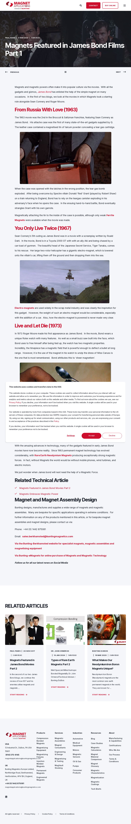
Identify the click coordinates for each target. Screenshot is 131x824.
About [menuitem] (111, 733)
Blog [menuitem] (93, 739)
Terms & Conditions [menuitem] (114, 760)
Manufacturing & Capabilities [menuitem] (115, 739)
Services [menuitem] (59, 733)
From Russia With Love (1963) (46, 110)
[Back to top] (126, 819)
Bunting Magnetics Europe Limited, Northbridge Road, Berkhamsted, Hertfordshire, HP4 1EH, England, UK (19, 774)
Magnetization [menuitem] (97, 777)
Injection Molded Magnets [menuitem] (41, 763)
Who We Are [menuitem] (114, 750)
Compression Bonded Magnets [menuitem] (42, 740)
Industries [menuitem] (77, 733)
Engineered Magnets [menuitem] (42, 778)
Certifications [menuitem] (115, 745)
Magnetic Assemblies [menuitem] (60, 739)
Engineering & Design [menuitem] (60, 753)
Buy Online (110, 5)
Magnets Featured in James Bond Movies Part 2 (44, 488)
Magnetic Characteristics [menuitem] (98, 771)
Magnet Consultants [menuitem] (60, 746)
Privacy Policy (15, 402)
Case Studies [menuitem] (97, 743)
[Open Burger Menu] (124, 5)
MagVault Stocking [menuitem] (59, 766)
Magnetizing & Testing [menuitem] (60, 760)
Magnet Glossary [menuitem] (95, 765)
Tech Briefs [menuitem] (96, 789)
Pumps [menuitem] (76, 766)
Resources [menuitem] (96, 733)
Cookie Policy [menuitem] (47, 814)
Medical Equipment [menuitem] (77, 744)
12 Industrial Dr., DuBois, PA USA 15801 (18, 749)
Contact (93, 5)
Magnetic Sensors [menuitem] (77, 755)
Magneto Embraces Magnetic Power (38, 494)
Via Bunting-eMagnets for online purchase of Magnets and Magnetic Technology (61, 555)
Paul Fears (10, 38)
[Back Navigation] (65, 72)
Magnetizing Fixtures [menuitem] (42, 755)
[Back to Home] (18, 8)
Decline (112, 436)
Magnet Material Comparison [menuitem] (96, 756)
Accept (92, 436)
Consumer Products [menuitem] (77, 771)
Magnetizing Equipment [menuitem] (42, 749)
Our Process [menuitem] (114, 755)
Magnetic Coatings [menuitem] (95, 783)
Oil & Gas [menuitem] (77, 761)
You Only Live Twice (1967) (43, 228)
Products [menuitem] (41, 733)
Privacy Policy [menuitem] (30, 814)
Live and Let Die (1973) (38, 326)
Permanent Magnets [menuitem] (41, 771)
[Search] (81, 5)
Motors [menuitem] (76, 750)
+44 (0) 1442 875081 (14, 783)
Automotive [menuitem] (78, 739)
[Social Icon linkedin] (6, 797)
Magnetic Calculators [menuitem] (96, 748)
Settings (71, 436)
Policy (56, 421)
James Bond (44, 92)
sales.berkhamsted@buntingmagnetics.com (47, 536)
